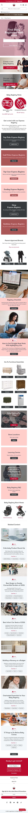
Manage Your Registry (13, 770)
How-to (15, 671)
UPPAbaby (7, 263)
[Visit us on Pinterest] (17, 802)
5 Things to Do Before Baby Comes (14, 733)
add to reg (14, 195)
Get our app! (22, 809)
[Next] (25, 105)
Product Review (15, 558)
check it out (14, 214)
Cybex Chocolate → (19, 14)
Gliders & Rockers (21, 376)
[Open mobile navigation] (2, 4)
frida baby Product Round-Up (14, 548)
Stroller (21, 598)
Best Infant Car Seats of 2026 (14, 622)
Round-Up (22, 558)
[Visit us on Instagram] (10, 802)
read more (14, 754)
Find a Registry (14, 773)
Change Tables (20, 392)
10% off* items (20, 112)
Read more (14, 353)
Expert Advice (9, 671)
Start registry (10, 67)
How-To (15, 745)
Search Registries (13, 45)
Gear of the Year (9, 595)
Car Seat (6, 633)
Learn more (14, 308)
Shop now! (19, 1)
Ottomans (7, 407)
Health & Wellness (7, 558)
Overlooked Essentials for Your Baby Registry (14, 696)
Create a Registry (13, 765)
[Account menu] (21, 5)
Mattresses (20, 407)
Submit (14, 797)
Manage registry (9, 84)
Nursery (20, 671)
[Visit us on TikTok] (21, 802)
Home (2, 18)
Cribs (7, 376)
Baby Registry (7, 708)
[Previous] (2, 105)
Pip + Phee (20, 263)
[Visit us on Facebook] (7, 802)
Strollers (20, 517)
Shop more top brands (14, 247)
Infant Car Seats (7, 517)
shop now (14, 160)
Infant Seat (21, 633)
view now (14, 229)
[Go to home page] (14, 5)
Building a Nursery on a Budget (14, 660)
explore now (14, 144)
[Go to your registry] (23, 5)
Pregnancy (14, 747)
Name (4, 38)
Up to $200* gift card (7, 114)
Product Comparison (18, 595)
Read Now (13, 556)
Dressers (7, 392)
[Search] (2, 8)
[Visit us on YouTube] (14, 802)
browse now (14, 178)
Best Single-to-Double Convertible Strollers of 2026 (14, 584)
